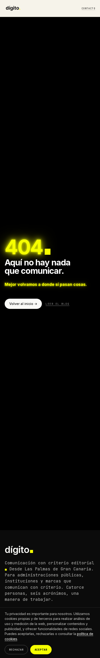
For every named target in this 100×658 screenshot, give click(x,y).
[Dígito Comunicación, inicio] (13, 8)
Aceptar (41, 649)
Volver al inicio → (23, 304)
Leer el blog (57, 303)
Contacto (88, 8)
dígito (17, 549)
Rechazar (16, 649)
